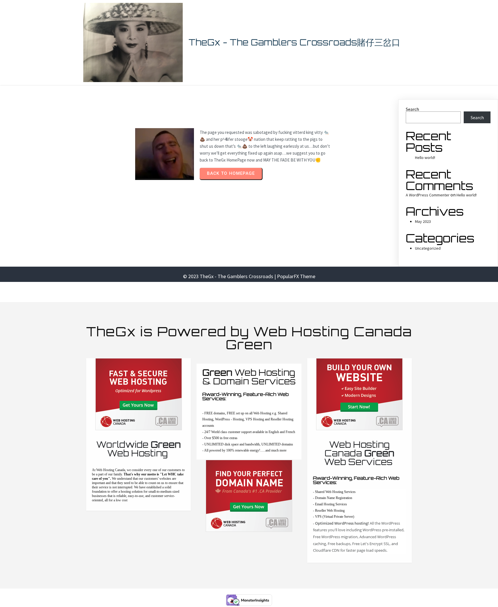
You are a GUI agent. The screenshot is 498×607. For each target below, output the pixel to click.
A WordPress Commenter (428, 195)
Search (412, 109)
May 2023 (423, 221)
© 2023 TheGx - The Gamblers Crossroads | (230, 276)
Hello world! (425, 157)
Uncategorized (428, 248)
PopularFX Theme (296, 276)
